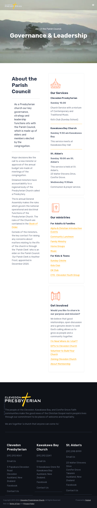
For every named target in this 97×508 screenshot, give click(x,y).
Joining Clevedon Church (63, 359)
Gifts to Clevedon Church (64, 346)
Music (54, 251)
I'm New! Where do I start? (64, 341)
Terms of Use (15, 504)
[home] (13, 5)
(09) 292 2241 (44, 455)
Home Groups (58, 246)
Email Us (11, 461)
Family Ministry (58, 241)
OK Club (55, 270)
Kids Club (55, 265)
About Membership (60, 364)
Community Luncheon (62, 236)
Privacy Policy (28, 504)
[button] (93, 5)
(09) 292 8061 (14, 455)
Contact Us (13, 491)
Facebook (12, 485)
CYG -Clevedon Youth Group (65, 275)
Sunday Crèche (58, 260)
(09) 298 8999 (73, 451)
